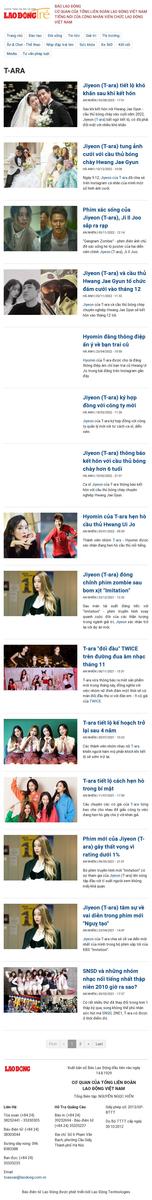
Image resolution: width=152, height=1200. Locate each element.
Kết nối (124, 44)
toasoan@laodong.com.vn (25, 1177)
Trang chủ (15, 35)
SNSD (107, 1013)
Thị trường (110, 35)
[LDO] (40, 105)
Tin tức (74, 35)
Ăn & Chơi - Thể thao (23, 44)
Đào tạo (35, 35)
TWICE (95, 701)
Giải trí (91, 35)
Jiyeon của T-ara (114, 177)
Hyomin (89, 360)
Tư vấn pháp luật (36, 53)
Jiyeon (105, 252)
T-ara (100, 119)
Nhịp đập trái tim (60, 44)
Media (12, 53)
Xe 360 (107, 44)
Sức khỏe (87, 44)
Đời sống (55, 35)
